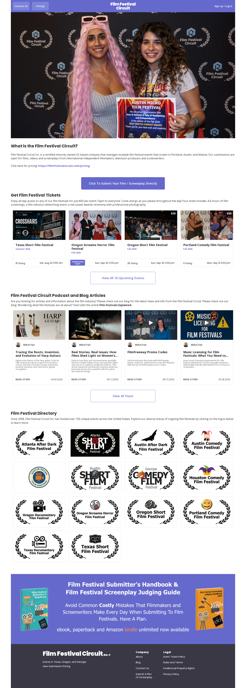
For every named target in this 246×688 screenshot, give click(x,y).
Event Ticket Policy (174, 656)
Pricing (40, 6)
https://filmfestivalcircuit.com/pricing (64, 166)
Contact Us (21, 6)
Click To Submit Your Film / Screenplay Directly (123, 183)
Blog (138, 662)
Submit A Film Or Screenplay (144, 676)
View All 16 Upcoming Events (123, 278)
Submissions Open (78, 262)
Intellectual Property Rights (179, 668)
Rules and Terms (173, 662)
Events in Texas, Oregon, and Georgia (64, 662)
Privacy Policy (171, 674)
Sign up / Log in (223, 6)
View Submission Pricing (56, 666)
